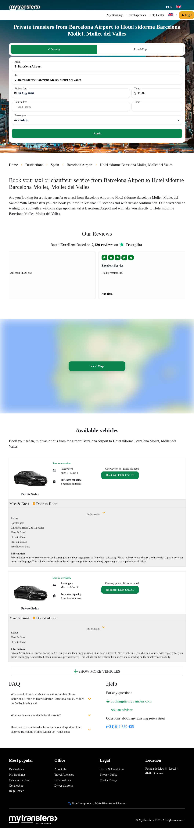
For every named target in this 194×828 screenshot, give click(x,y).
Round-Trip (140, 49)
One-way (55, 49)
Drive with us (62, 780)
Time (137, 88)
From (17, 61)
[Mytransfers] (25, 7)
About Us (60, 769)
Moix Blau (101, 803)
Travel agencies (136, 15)
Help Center (156, 15)
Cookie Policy (108, 780)
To (16, 75)
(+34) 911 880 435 (120, 727)
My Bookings (115, 15)
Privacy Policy (108, 774)
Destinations (16, 769)
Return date (21, 102)
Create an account (19, 780)
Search (97, 133)
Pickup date (21, 88)
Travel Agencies (64, 774)
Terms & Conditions (112, 769)
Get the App (16, 785)
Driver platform (63, 785)
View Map (97, 366)
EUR (169, 7)
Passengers (20, 115)
